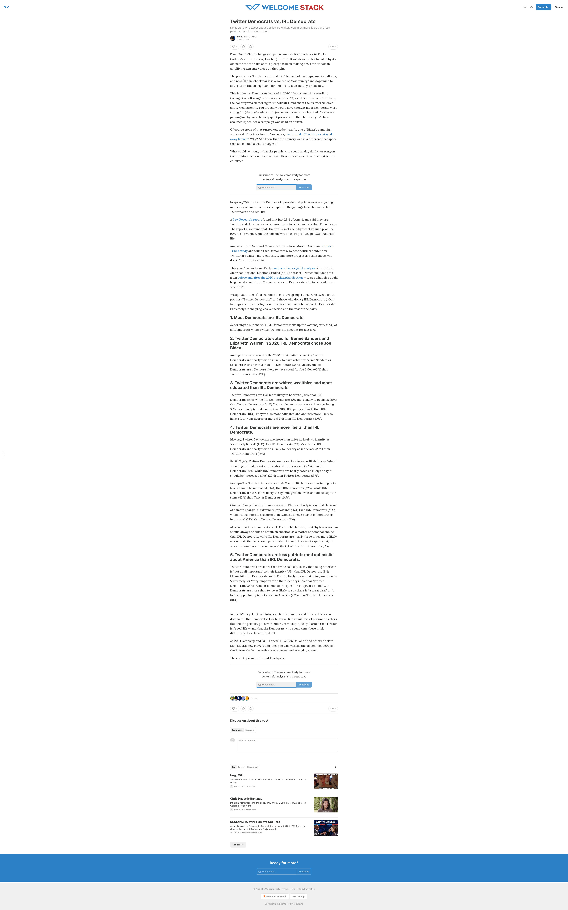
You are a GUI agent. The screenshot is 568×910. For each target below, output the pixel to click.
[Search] (525, 7)
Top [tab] (233, 767)
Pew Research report (247, 219)
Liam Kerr (250, 786)
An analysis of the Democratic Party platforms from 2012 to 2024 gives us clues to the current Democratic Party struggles (268, 827)
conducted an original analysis (293, 268)
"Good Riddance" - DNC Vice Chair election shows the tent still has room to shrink (268, 781)
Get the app (299, 896)
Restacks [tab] (249, 730)
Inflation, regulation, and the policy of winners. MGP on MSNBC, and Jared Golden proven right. (268, 804)
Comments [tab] (237, 730)
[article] (284, 782)
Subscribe (543, 6)
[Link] (226, 317)
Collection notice (306, 889)
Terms (294, 889)
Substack (269, 903)
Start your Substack (276, 896)
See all (236, 844)
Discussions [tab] (252, 767)
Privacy (285, 889)
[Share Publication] (532, 7)
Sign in (559, 6)
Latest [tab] (241, 767)
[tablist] (243, 730)
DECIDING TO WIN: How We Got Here (255, 822)
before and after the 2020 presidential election (270, 277)
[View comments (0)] (243, 47)
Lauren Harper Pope (246, 37)
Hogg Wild (237, 775)
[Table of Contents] (3, 455)
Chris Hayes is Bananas (246, 798)
